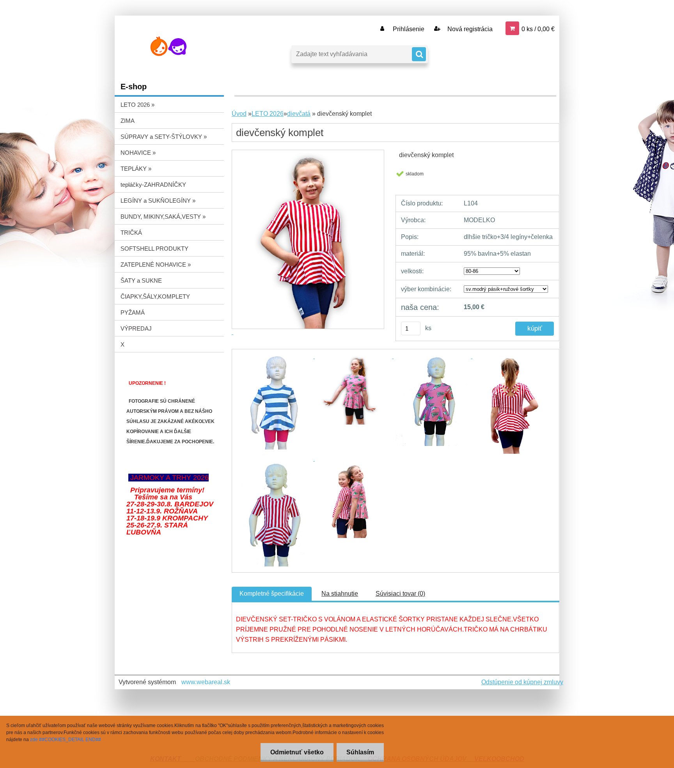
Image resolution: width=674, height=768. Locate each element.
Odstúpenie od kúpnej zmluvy (522, 682)
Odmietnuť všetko (297, 752)
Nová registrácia (469, 29)
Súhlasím (360, 752)
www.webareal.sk (205, 682)
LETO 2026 (268, 113)
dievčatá (298, 113)
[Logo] (168, 46)
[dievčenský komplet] (275, 356)
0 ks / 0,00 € (538, 29)
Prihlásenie (408, 29)
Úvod (239, 113)
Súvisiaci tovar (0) (400, 593)
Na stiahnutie (339, 593)
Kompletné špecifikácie (271, 593)
